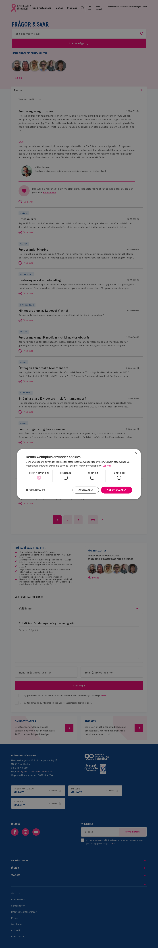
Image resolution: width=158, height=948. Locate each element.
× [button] (136, 453)
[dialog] (79, 474)
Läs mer (107, 465)
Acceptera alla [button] (116, 489)
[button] (36, 490)
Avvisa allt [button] (86, 489)
